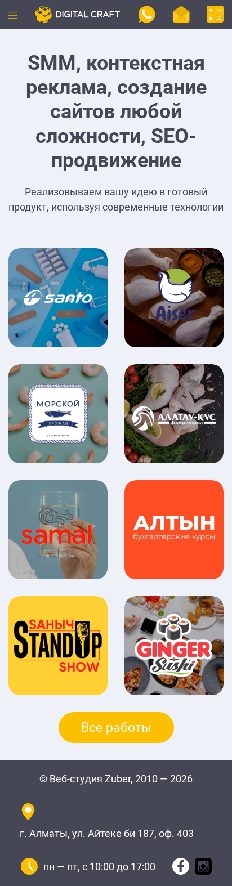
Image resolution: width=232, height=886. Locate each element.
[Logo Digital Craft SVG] (77, 13)
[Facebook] (180, 865)
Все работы (116, 727)
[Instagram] (203, 865)
